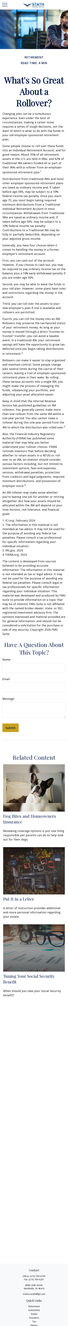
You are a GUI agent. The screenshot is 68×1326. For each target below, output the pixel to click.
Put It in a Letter (18, 899)
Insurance (34, 1317)
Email (6, 679)
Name (6, 659)
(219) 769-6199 (37, 1276)
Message (8, 699)
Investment (34, 1310)
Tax (34, 1321)
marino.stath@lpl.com (34, 1293)
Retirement (34, 1306)
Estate (34, 1313)
